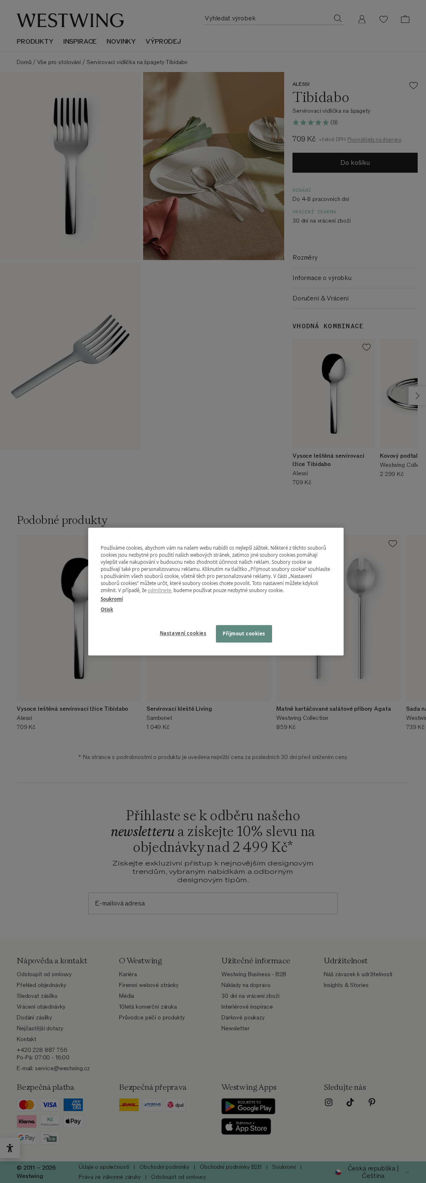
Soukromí (112, 599)
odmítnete (159, 590)
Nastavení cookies (183, 633)
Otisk (107, 609)
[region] (216, 591)
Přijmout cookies (244, 633)
